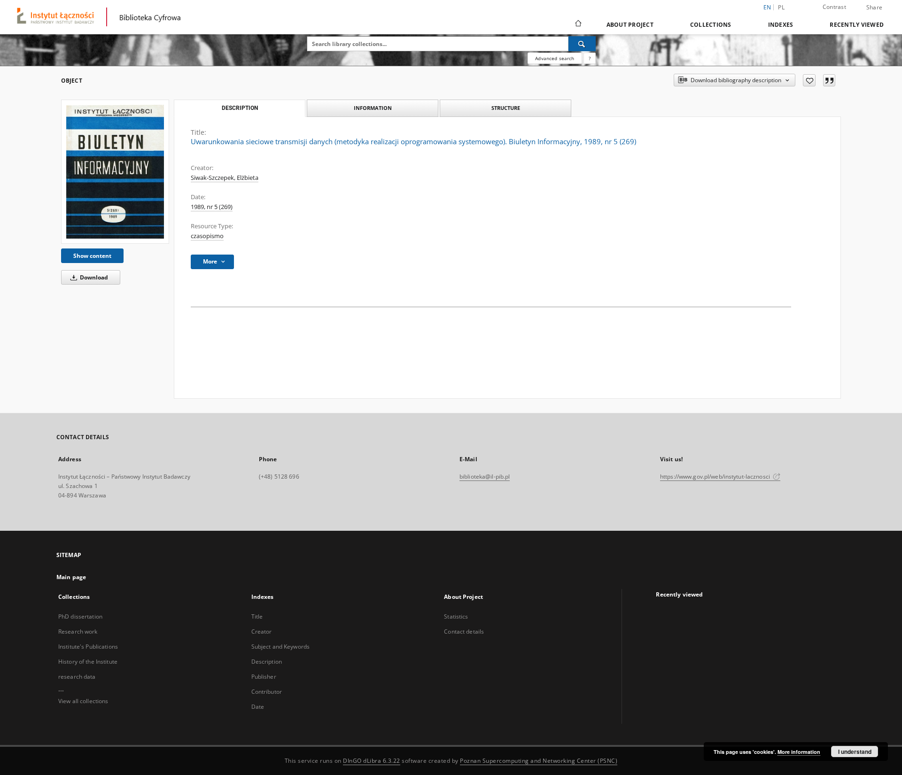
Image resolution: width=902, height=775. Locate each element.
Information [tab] (373, 107)
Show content (92, 256)
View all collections (83, 701)
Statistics (456, 616)
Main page (71, 577)
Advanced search (554, 58)
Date (257, 707)
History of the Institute (87, 662)
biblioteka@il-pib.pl (484, 476)
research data (77, 677)
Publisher (263, 677)
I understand (854, 751)
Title (257, 616)
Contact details (464, 632)
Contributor (266, 692)
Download (93, 277)
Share (874, 7)
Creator (261, 632)
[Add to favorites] (809, 80)
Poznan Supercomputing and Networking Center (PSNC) (538, 761)
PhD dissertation (80, 616)
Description (266, 662)
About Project (630, 25)
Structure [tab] (505, 107)
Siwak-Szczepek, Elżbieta (224, 178)
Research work (78, 632)
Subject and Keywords (280, 647)
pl (781, 7)
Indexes (780, 25)
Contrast (834, 7)
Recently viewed (857, 25)
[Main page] (577, 24)
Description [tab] (240, 108)
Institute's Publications (88, 647)
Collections (710, 25)
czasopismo (207, 236)
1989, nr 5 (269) (212, 207)
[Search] (582, 43)
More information (799, 751)
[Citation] (829, 80)
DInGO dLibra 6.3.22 (371, 761)
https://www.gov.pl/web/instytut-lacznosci (715, 476)
